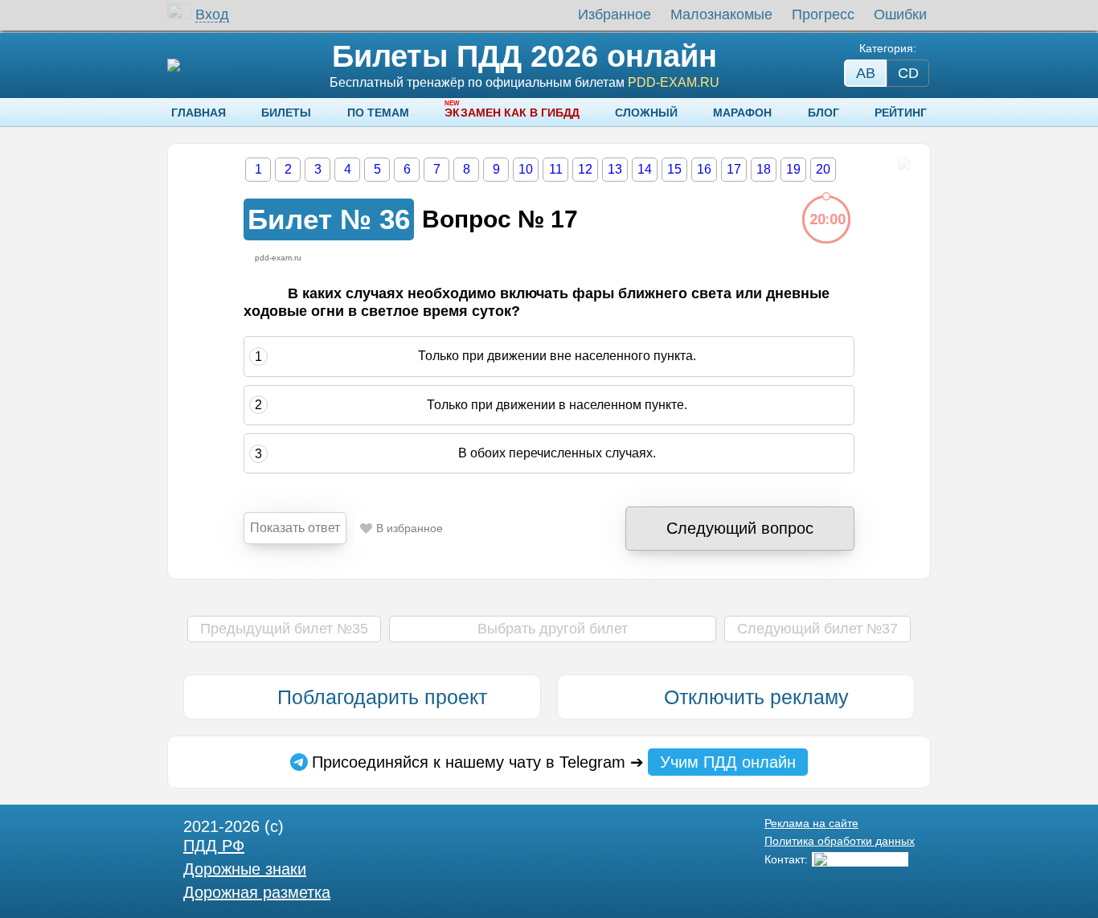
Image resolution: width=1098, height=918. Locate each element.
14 (644, 169)
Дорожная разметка (256, 892)
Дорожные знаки (244, 869)
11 (556, 169)
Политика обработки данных (839, 840)
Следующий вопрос (739, 528)
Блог (823, 112)
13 (615, 169)
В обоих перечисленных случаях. (557, 453)
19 (793, 169)
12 (585, 169)
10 (525, 169)
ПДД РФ (213, 845)
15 (674, 169)
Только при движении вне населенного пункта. (557, 356)
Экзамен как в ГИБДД (512, 112)
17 (734, 169)
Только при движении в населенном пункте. (557, 405)
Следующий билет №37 (817, 629)
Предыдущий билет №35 (284, 629)
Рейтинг (901, 112)
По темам (378, 112)
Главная (198, 112)
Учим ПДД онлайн (728, 762)
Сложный (646, 112)
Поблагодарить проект (382, 697)
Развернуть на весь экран (904, 163)
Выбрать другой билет (552, 629)
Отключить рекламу (756, 697)
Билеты (286, 112)
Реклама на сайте (811, 823)
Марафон (742, 112)
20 (823, 169)
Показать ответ (295, 528)
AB (865, 73)
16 (704, 169)
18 (763, 169)
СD (908, 73)
